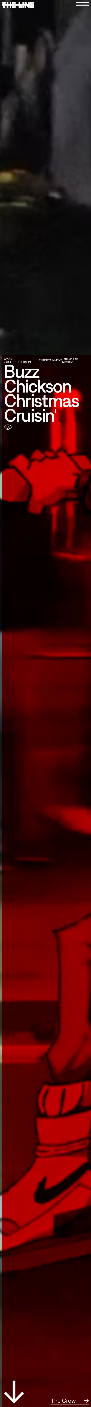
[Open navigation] (82, 4)
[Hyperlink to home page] (18, 5)
